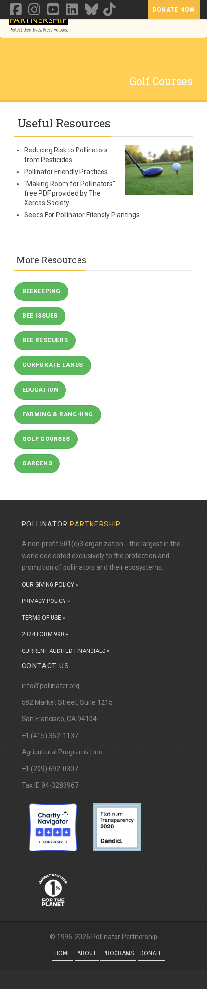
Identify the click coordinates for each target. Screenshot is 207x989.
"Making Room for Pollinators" (69, 184)
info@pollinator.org (50, 685)
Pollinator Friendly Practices (66, 171)
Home (62, 953)
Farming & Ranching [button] (57, 414)
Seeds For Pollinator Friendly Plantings (82, 215)
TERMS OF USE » (43, 617)
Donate (151, 953)
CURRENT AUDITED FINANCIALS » (66, 651)
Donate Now (174, 9)
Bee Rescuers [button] (45, 340)
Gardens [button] (37, 463)
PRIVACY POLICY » (46, 601)
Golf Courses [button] (46, 439)
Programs (118, 953)
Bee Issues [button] (40, 316)
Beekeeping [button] (41, 291)
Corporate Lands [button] (52, 365)
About (86, 953)
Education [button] (40, 390)
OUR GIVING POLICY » (50, 584)
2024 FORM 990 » (45, 634)
